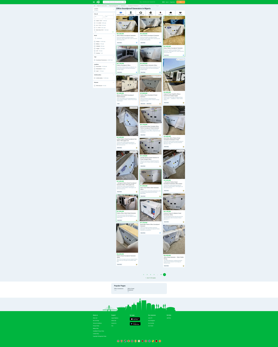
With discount (101, 85)
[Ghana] (128, 341)
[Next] (164, 274)
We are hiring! (96, 320)
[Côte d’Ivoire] (139, 341)
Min (95, 16)
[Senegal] (135, 341)
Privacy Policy (96, 325)
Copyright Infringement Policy (99, 336)
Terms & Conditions (97, 323)
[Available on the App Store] (135, 319)
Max (106, 16)
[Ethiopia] (132, 341)
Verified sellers (102, 78)
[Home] (98, 2)
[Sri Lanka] (146, 341)
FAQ (112, 325)
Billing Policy (96, 328)
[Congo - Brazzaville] (153, 341)
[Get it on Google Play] (135, 324)
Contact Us (113, 323)
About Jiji (95, 318)
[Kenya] (118, 341)
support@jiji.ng (114, 318)
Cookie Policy (96, 333)
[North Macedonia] (160, 341)
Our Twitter (150, 325)
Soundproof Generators (104, 60)
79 (161, 274)
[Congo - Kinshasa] (149, 341)
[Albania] (156, 341)
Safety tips (113, 320)
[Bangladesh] (142, 341)
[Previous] (136, 274)
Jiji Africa (169, 318)
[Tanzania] (125, 341)
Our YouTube (151, 323)
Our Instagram (151, 320)
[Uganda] (121, 341)
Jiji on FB (150, 318)
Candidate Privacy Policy (98, 331)
